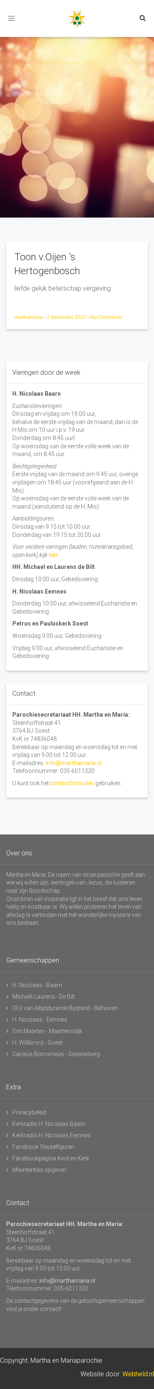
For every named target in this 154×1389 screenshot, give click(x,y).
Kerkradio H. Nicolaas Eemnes (51, 1135)
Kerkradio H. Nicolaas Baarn (48, 1124)
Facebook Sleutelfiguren (43, 1147)
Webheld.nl (138, 1374)
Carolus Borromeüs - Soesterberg (56, 1054)
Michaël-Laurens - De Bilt (43, 996)
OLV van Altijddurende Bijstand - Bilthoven (65, 1008)
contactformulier (72, 783)
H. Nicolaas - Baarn (37, 985)
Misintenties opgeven (39, 1170)
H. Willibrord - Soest (37, 1042)
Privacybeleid (29, 1112)
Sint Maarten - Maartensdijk (47, 1031)
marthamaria (29, 317)
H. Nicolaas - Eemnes (39, 1019)
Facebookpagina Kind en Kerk (50, 1158)
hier (53, 555)
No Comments (106, 317)
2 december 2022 (67, 317)
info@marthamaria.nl (73, 763)
